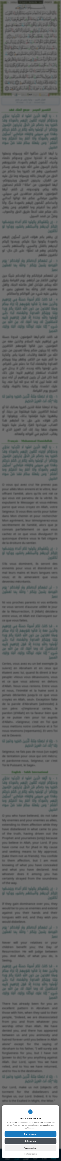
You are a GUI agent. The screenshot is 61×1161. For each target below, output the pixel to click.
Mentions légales (30, 1154)
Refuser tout (31, 1141)
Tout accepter (30, 1134)
